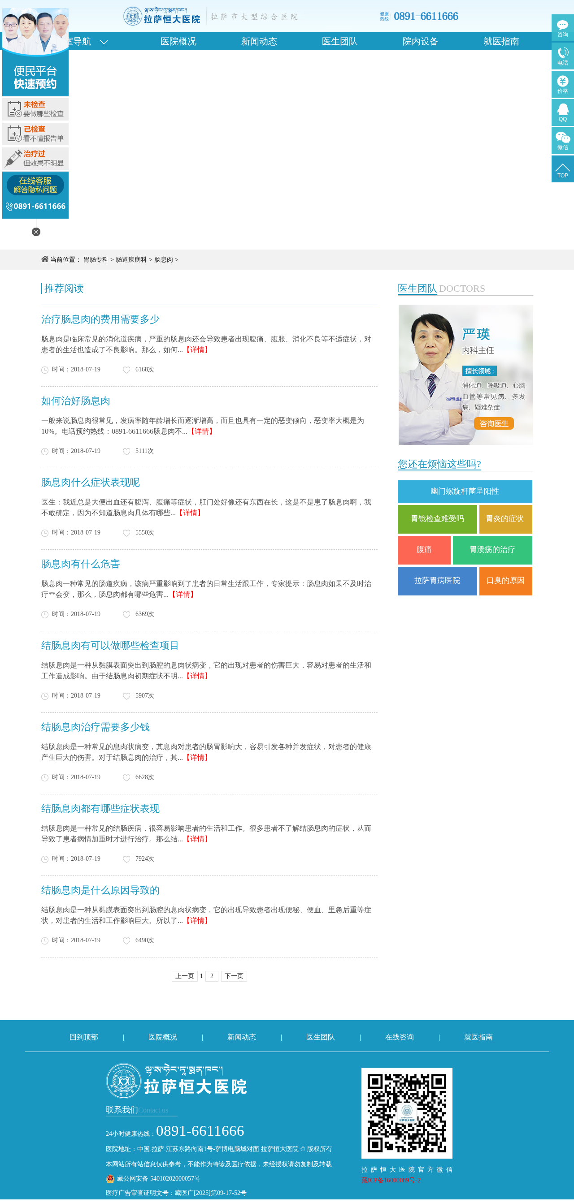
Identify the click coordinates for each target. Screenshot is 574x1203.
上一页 (184, 976)
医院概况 (178, 41)
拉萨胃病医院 (437, 580)
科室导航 (77, 41)
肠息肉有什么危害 (80, 563)
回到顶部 (84, 1037)
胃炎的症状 (506, 518)
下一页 (234, 976)
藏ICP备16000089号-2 (391, 1180)
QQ (563, 119)
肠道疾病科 (131, 259)
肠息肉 (163, 259)
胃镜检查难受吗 (437, 518)
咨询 (562, 34)
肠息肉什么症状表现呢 (90, 482)
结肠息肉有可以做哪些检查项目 (110, 645)
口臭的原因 (506, 580)
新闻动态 (259, 41)
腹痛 (424, 549)
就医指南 (501, 41)
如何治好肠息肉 (75, 400)
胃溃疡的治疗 (492, 549)
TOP (562, 175)
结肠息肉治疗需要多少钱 (95, 727)
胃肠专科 (96, 259)
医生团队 (340, 41)
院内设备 (421, 41)
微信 (562, 147)
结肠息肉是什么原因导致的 (100, 890)
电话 (562, 63)
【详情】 (197, 350)
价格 (562, 91)
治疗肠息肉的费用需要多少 (100, 319)
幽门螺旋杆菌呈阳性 (464, 491)
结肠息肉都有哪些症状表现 (100, 808)
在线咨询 (399, 1037)
